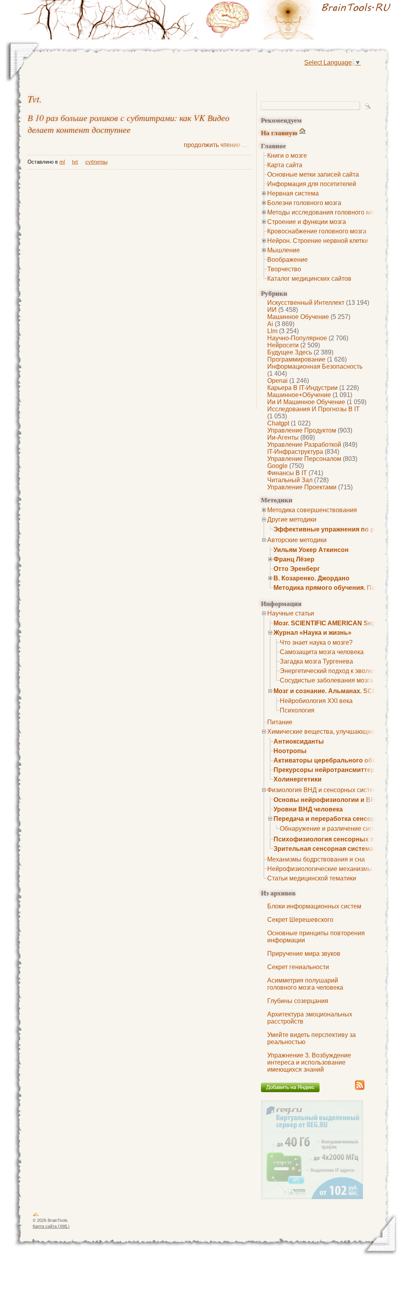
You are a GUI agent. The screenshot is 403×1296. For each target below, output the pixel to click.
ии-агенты (283, 437)
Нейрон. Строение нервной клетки (317, 240)
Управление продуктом (301, 430)
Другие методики (291, 519)
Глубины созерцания (297, 1001)
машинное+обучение (299, 395)
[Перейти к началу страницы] (36, 1216)
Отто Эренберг (297, 568)
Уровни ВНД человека (308, 809)
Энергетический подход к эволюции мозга (341, 671)
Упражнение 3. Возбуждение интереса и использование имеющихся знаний (309, 1062)
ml (62, 162)
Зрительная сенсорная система (323, 848)
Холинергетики (298, 779)
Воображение (287, 259)
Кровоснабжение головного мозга (316, 231)
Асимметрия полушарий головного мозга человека (305, 984)
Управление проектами (301, 487)
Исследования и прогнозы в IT (313, 409)
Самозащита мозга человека (322, 652)
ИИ (272, 309)
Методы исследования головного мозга (325, 212)
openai (277, 380)
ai (270, 324)
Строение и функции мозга (306, 221)
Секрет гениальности (298, 967)
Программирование (296, 359)
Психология (297, 710)
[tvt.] (300, 19)
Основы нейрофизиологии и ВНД (327, 799)
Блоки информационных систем (314, 906)
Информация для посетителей (311, 184)
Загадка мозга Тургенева (316, 661)
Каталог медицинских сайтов (309, 278)
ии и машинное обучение (306, 402)
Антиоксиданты (299, 741)
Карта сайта (284, 165)
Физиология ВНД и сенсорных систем (322, 790)
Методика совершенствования (312, 510)
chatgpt (278, 423)
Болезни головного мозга (304, 203)
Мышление (283, 250)
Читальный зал (289, 480)
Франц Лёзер (294, 559)
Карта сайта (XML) (51, 1226)
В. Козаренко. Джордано (311, 578)
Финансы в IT (287, 473)
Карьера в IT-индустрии (302, 387)
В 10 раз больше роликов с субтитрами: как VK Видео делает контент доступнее (128, 123)
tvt (33, 98)
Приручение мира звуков (303, 953)
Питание (279, 722)
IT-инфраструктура (295, 451)
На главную (279, 133)
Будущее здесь (289, 352)
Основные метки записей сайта (313, 174)
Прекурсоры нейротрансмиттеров (328, 769)
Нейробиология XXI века (316, 700)
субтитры (96, 162)
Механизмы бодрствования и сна (316, 859)
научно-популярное (297, 338)
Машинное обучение (298, 316)
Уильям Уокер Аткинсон (311, 549)
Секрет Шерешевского (300, 919)
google (277, 465)
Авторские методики (297, 540)
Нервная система (293, 193)
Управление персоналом (304, 458)
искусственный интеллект (305, 302)
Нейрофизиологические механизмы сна (325, 868)
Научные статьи (290, 613)
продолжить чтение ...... (217, 145)
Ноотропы (290, 751)
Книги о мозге (287, 155)
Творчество (284, 269)
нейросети (283, 345)
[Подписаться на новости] (359, 1088)
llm (272, 331)
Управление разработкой (304, 444)
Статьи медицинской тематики (311, 878)
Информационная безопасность (314, 366)
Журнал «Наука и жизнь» (312, 632)
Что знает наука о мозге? (316, 642)
